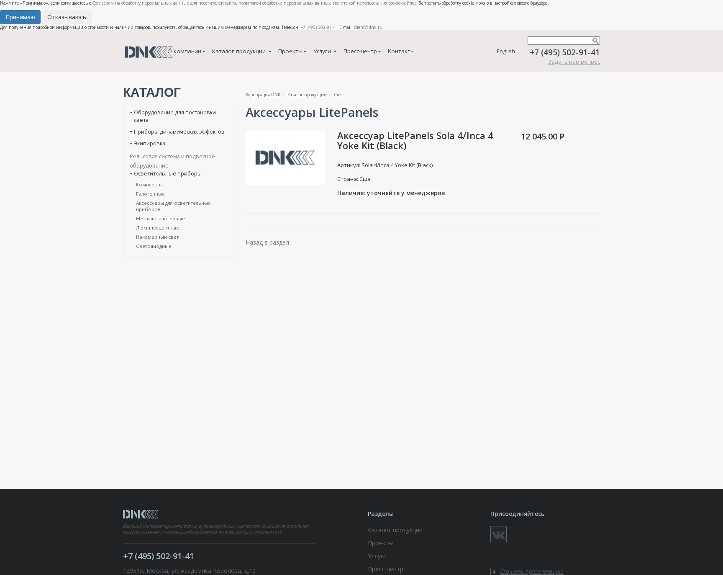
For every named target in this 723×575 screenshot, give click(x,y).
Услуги (323, 51)
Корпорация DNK (263, 95)
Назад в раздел (267, 242)
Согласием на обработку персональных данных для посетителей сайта (164, 3)
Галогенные (150, 194)
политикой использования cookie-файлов (374, 3)
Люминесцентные (157, 227)
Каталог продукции (239, 51)
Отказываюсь (66, 17)
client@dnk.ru (368, 27)
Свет (338, 95)
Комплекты (149, 184)
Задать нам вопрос (574, 61)
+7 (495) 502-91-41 (319, 27)
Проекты (290, 51)
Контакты (401, 51)
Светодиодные (154, 246)
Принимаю (20, 17)
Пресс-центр (360, 51)
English (506, 51)
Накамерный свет (157, 237)
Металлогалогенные (160, 218)
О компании (184, 51)
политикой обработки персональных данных (284, 3)
